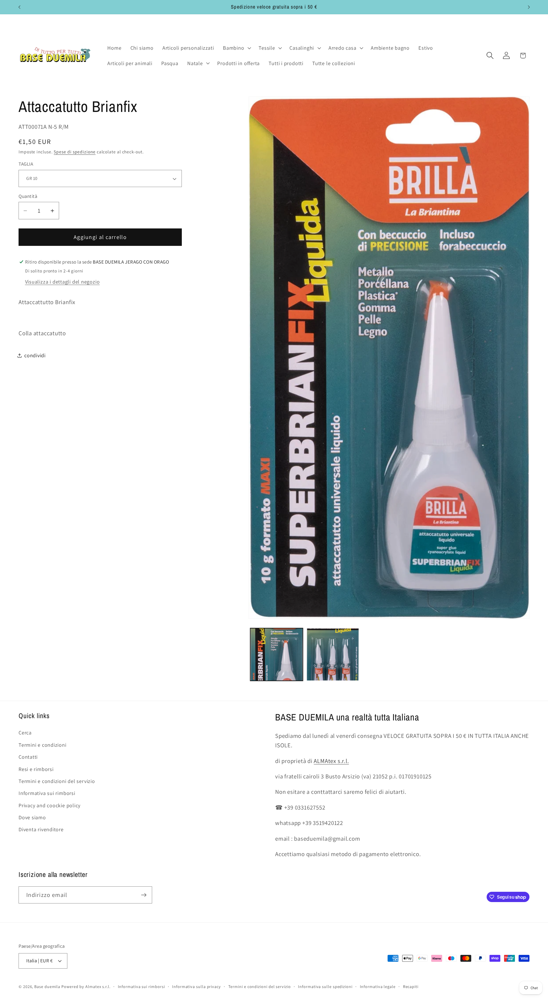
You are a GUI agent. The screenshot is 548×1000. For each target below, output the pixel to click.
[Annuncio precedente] (19, 7)
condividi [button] (35, 355)
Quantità (28, 196)
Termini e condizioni (43, 744)
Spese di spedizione (74, 151)
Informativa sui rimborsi (47, 793)
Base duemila (47, 986)
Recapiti (410, 986)
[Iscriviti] (144, 895)
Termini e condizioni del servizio (57, 781)
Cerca (25, 732)
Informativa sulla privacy (196, 986)
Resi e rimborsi (36, 769)
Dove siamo (32, 817)
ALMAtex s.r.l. (331, 761)
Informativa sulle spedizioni (325, 986)
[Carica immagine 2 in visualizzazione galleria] (333, 654)
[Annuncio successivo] (529, 7)
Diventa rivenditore (41, 829)
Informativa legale (378, 986)
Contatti (28, 756)
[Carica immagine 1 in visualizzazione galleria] (276, 654)
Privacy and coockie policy (49, 805)
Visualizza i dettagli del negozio (62, 281)
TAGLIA (26, 164)
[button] (236, 48)
